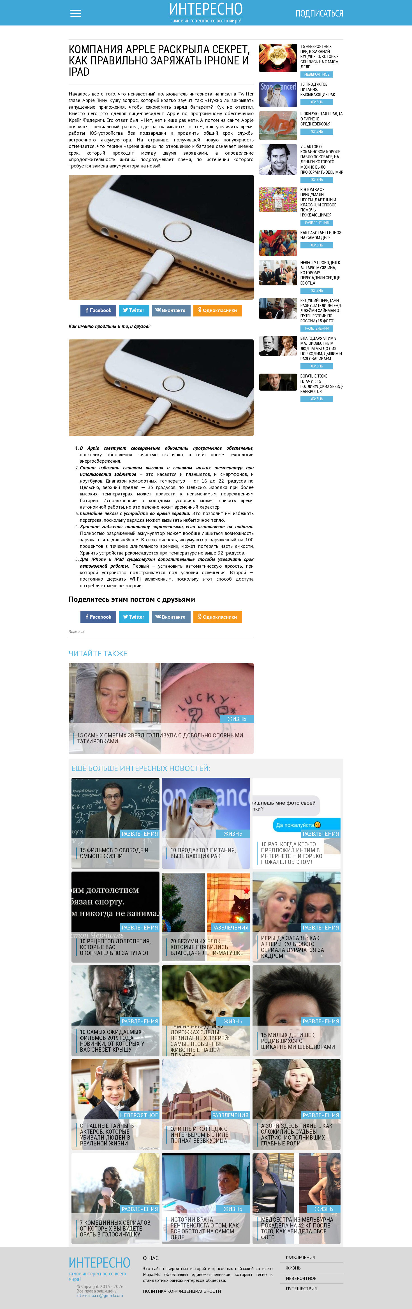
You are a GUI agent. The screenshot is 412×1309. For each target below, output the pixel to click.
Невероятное (301, 1278)
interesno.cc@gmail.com (100, 1295)
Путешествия (301, 1288)
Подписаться (319, 13)
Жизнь (293, 1268)
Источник (76, 631)
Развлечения (300, 1257)
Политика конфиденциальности (182, 1291)
